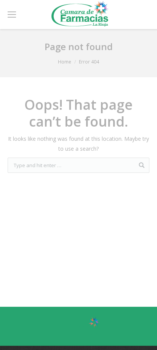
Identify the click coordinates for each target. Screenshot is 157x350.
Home (64, 62)
